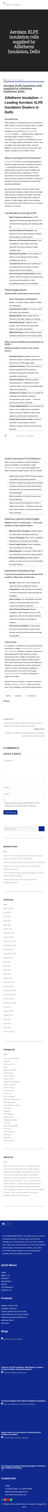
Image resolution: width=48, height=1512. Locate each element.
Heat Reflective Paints (11, 1105)
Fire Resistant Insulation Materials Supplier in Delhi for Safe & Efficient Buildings (23, 1467)
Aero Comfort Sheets (11, 1058)
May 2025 (7, 970)
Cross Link (7, 1093)
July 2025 (6, 962)
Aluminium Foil (9, 1064)
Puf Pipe (6, 1123)
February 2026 (8, 933)
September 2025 (9, 953)
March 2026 (7, 929)
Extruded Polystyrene (11, 1099)
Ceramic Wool (8, 1090)
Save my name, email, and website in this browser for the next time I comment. (22, 804)
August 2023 (8, 1015)
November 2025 (9, 945)
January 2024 (8, 1011)
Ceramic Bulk (8, 1079)
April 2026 (7, 925)
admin (8, 696)
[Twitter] (14, 701)
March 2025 (7, 978)
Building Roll (8, 1073)
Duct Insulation (9, 1096)
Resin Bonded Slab (10, 1126)
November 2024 (9, 994)
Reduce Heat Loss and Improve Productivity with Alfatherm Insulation (21, 1433)
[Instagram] (5, 1500)
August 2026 (8, 908)
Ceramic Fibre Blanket (11, 1082)
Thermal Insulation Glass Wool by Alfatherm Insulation (24, 862)
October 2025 (8, 949)
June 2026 (7, 916)
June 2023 (7, 1023)
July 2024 (6, 1007)
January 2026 (8, 937)
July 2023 (6, 1019)
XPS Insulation (8, 1140)
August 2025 (8, 957)
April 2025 (7, 974)
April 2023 (7, 1027)
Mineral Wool (8, 1117)
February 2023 (8, 1031)
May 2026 (7, 921)
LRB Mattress (8, 1114)
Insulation (7, 1111)
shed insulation (9, 1131)
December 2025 (9, 941)
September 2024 (9, 1003)
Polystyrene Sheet (10, 1120)
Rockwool (7, 1129)
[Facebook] (11, 701)
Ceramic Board (9, 1076)
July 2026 (6, 912)
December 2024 (9, 990)
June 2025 (7, 966)
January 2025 (8, 986)
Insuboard (7, 1108)
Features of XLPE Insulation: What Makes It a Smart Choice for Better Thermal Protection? (22, 1368)
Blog (5, 1067)
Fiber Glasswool (9, 1102)
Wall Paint (7, 1134)
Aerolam (18, 696)
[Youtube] (8, 1500)
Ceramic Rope (8, 1087)
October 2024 (8, 999)
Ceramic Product (9, 1085)
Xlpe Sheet (7, 1137)
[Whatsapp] (11, 1500)
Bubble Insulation (10, 1070)
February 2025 (8, 982)
